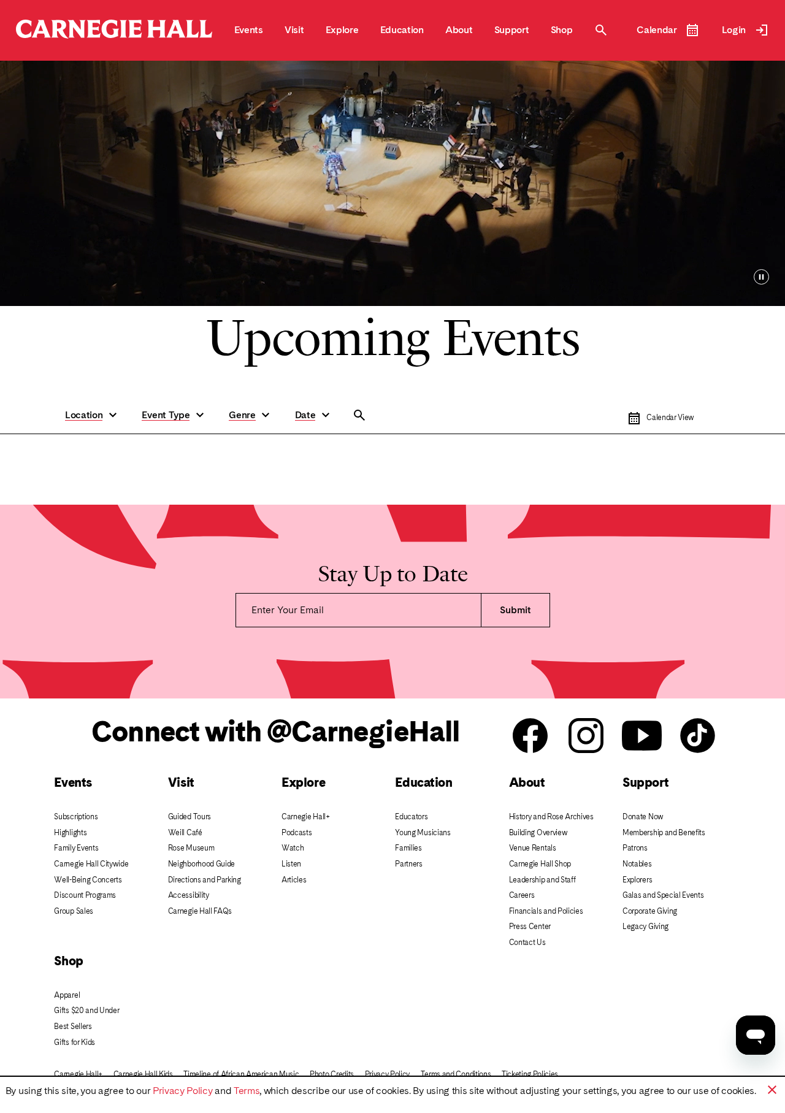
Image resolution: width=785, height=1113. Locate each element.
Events (73, 782)
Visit (181, 782)
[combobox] (414, 415)
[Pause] (761, 277)
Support (645, 782)
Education (423, 782)
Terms (246, 1090)
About (527, 782)
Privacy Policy (183, 1090)
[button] (92, 415)
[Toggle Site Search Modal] (601, 30)
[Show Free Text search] (359, 415)
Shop (68, 960)
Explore (303, 782)
